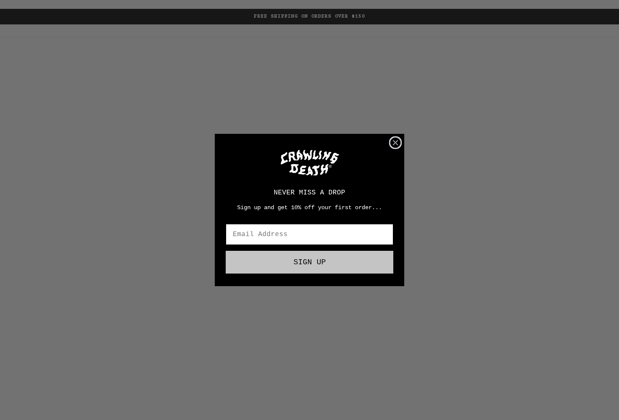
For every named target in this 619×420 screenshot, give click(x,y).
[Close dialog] (395, 142)
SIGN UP (309, 262)
